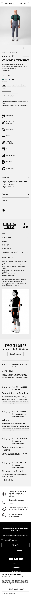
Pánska (6, 540)
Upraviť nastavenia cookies (8, 593)
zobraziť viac (19, 550)
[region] (15, 255)
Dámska (14, 540)
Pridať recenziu (15, 354)
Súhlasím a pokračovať (15, 589)
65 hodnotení (26, 56)
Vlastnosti (5, 177)
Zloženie (5, 201)
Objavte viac (6, 70)
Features (5, 194)
